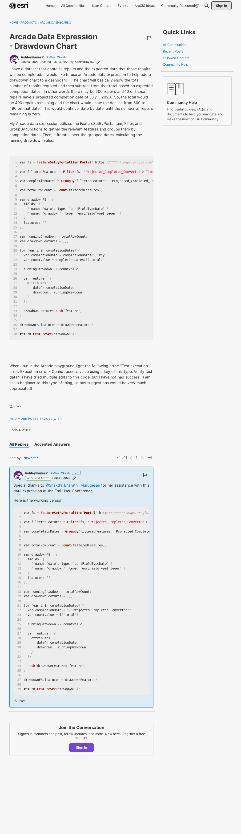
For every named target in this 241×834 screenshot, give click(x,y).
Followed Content (176, 58)
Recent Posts (173, 51)
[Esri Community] (19, 5)
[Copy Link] (98, 62)
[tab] (19, 444)
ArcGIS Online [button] (21, 429)
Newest (30, 458)
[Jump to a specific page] (149, 457)
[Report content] (149, 38)
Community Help (175, 64)
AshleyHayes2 (32, 57)
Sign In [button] (81, 747)
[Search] (206, 5)
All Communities (175, 45)
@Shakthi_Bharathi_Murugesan (72, 485)
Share (15, 406)
